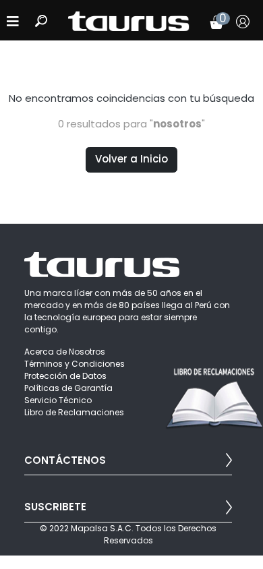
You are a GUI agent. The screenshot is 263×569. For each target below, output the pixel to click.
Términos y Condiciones (74, 363)
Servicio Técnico (58, 400)
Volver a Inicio (131, 159)
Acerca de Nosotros (64, 351)
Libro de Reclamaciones (74, 412)
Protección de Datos (65, 376)
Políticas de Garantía (68, 388)
